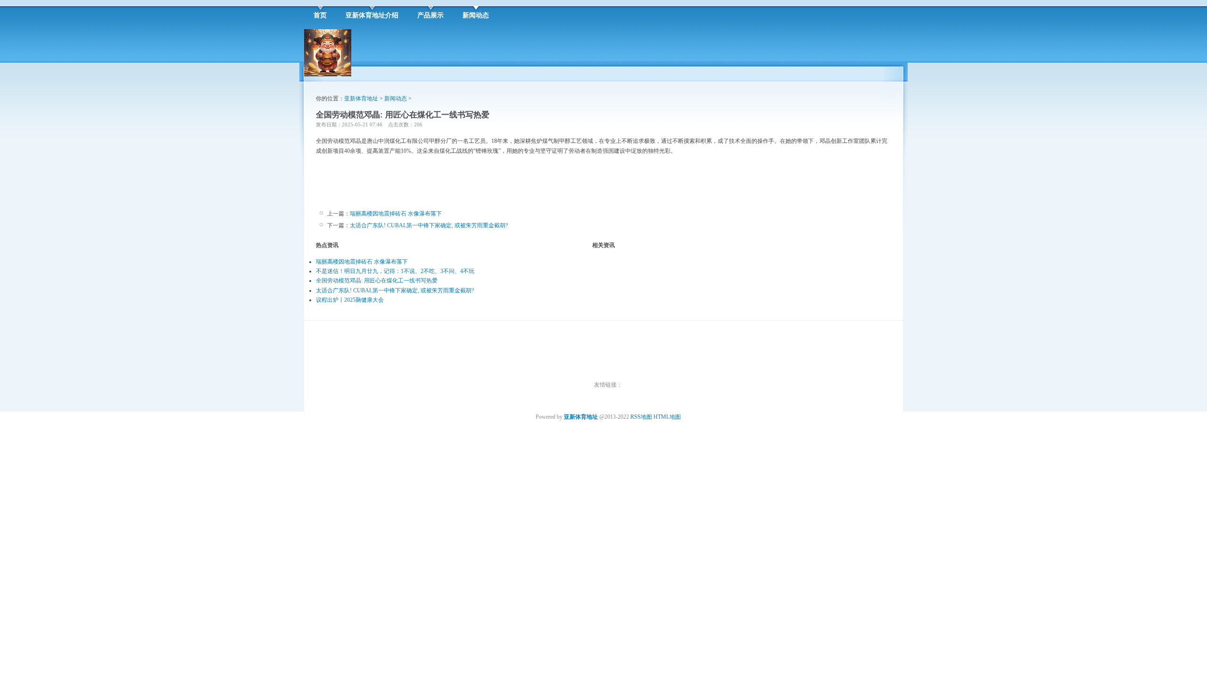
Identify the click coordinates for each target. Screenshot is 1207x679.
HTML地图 (667, 417)
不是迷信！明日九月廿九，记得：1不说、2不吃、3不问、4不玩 (395, 271)
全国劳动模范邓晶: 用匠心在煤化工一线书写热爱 (377, 280)
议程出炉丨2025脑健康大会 (350, 300)
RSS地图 (641, 417)
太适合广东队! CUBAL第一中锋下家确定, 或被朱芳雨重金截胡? (429, 225)
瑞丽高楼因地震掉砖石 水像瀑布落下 (396, 213)
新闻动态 (395, 98)
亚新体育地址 (361, 98)
